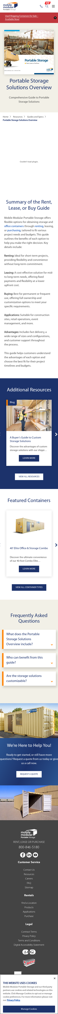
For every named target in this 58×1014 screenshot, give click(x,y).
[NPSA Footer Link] (29, 963)
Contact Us (29, 870)
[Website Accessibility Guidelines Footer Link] (28, 951)
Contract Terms (29, 932)
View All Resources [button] (29, 477)
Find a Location (29, 903)
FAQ (29, 883)
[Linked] (29, 855)
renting (39, 226)
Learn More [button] (29, 458)
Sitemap (29, 887)
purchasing (14, 230)
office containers (14, 226)
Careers (29, 879)
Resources (29, 874)
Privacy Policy (29, 936)
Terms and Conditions (29, 941)
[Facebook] (23, 855)
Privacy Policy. (13, 1000)
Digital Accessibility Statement (29, 945)
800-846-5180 (29, 847)
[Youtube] (35, 855)
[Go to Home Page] (10, 6)
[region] (29, 994)
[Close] (55, 978)
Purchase (29, 916)
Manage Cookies (29, 1009)
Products (29, 907)
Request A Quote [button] (29, 774)
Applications (29, 912)
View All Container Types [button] (29, 587)
